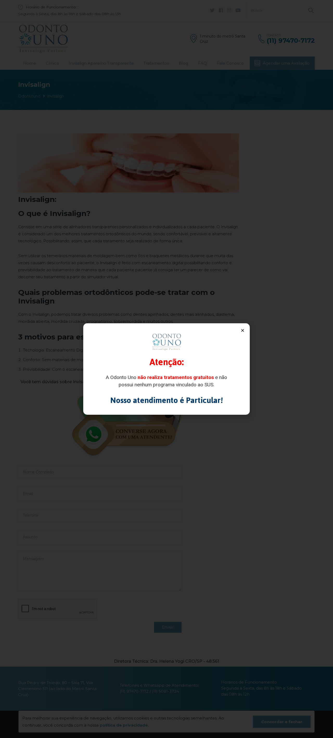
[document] (166, 369)
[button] (243, 330)
